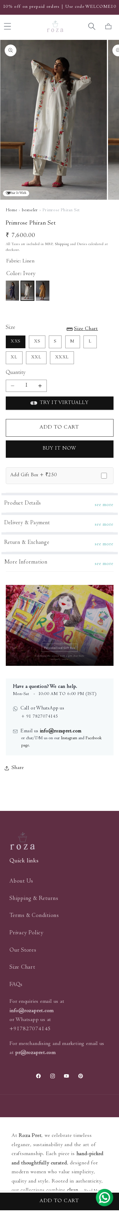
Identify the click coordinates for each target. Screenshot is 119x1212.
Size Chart (22, 968)
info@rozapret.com (59, 731)
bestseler (30, 210)
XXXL (62, 357)
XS (37, 342)
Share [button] (18, 768)
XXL (36, 357)
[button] (92, 26)
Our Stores (23, 951)
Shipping (62, 244)
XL (14, 357)
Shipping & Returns (34, 899)
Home (11, 210)
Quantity (16, 373)
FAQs (16, 985)
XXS (15, 342)
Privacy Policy (27, 933)
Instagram (69, 738)
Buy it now (60, 448)
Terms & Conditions (34, 916)
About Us (21, 882)
